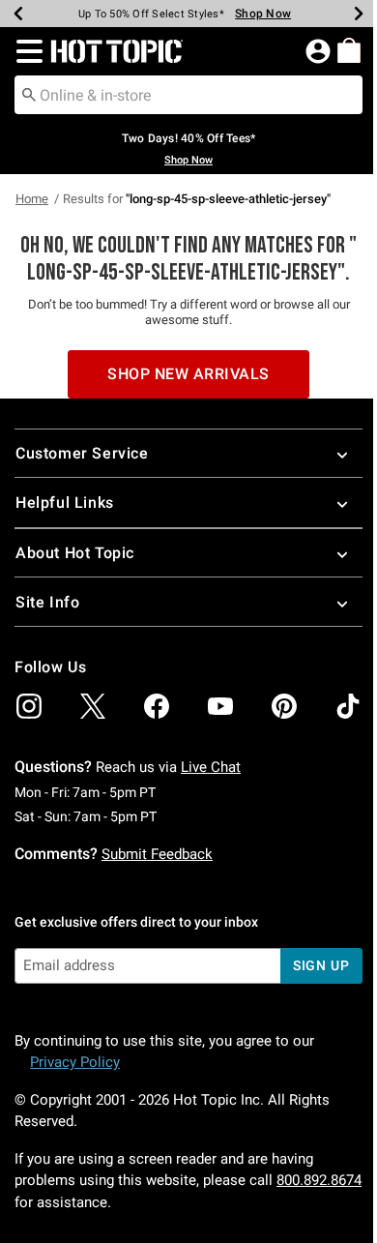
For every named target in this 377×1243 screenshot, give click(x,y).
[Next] (358, 13)
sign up (321, 965)
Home (31, 199)
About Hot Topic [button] (74, 553)
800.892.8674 (319, 1180)
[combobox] (188, 94)
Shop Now (263, 13)
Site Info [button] (47, 602)
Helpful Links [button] (64, 502)
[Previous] (18, 13)
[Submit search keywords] (29, 93)
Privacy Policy (75, 1062)
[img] (29, 706)
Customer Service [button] (82, 453)
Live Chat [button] (211, 767)
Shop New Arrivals (188, 374)
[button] (26, 51)
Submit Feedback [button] (157, 854)
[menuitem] (349, 50)
